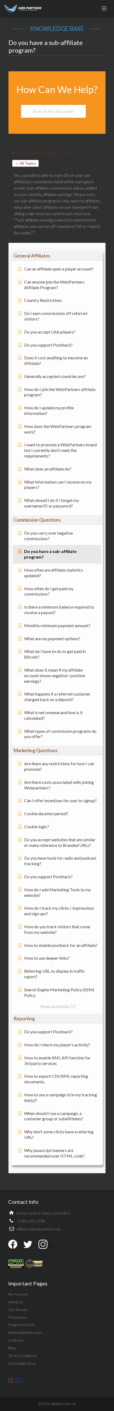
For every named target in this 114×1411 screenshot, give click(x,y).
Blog (11, 1348)
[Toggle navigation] (104, 8)
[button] (57, 255)
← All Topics (25, 163)
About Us (16, 1302)
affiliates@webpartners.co (38, 1229)
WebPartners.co (63, 1404)
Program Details (21, 1324)
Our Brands (18, 1309)
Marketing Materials (25, 1332)
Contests (16, 1340)
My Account (18, 1294)
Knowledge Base (22, 1363)
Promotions (17, 1317)
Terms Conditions (22, 1355)
